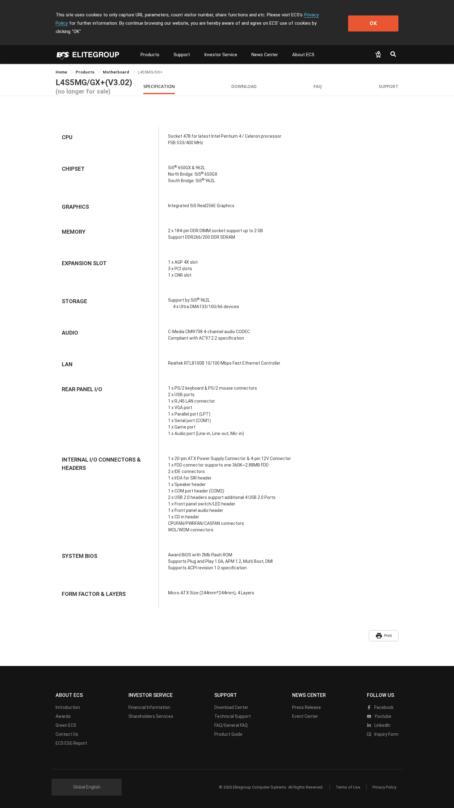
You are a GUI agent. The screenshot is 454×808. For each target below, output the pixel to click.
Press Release (306, 707)
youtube (382, 716)
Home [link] (62, 72)
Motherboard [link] (116, 72)
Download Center (231, 707)
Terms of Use (348, 787)
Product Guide (228, 734)
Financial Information (149, 707)
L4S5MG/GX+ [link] (150, 72)
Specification (159, 86)
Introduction (68, 707)
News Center (264, 54)
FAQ (317, 86)
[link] (85, 72)
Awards (63, 716)
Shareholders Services (150, 716)
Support (182, 54)
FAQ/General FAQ (231, 725)
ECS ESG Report (71, 743)
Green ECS (66, 725)
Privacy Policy (384, 787)
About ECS (303, 54)
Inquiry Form (385, 734)
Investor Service (220, 54)
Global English (86, 787)
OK (373, 23)
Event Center (305, 716)
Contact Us (67, 734)
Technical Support (232, 716)
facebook (383, 707)
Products (150, 54)
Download (244, 86)
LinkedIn (381, 725)
